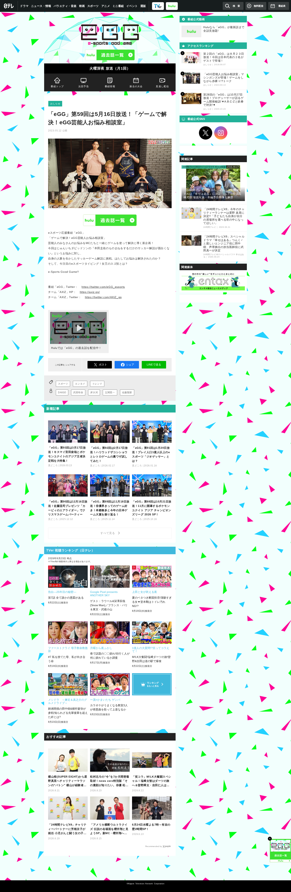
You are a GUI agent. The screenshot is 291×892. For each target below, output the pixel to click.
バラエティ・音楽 (65, 6)
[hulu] (172, 6)
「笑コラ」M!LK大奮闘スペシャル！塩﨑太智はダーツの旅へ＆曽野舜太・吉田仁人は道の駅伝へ (151, 781)
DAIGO (62, 392)
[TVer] (158, 6)
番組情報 (110, 86)
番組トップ (57, 86)
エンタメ (80, 383)
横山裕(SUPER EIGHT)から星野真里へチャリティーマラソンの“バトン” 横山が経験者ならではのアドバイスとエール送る (67, 781)
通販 (143, 6)
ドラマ (24, 6)
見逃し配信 (162, 86)
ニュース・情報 (41, 6)
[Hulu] (110, 54)
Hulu (110, 220)
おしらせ (55, 103)
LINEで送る (154, 364)
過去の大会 (136, 86)
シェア (130, 364)
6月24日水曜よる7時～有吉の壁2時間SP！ (151, 827)
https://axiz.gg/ (90, 292)
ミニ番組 (118, 6)
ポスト (103, 364)
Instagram (221, 133)
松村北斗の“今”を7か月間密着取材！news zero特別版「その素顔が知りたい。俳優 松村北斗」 (109, 781)
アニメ (105, 6)
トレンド (97, 383)
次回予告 (83, 86)
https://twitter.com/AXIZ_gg (103, 297)
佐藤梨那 (127, 392)
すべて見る (108, 533)
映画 (82, 6)
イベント (132, 6)
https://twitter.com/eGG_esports (103, 286)
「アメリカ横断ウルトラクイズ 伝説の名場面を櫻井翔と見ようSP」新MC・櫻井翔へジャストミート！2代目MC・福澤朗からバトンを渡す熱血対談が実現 (109, 829)
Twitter (205, 133)
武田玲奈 (78, 392)
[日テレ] (9, 6)
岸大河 (94, 392)
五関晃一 (110, 392)
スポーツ (93, 6)
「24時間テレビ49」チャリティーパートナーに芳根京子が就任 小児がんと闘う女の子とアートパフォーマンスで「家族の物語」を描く (67, 829)
